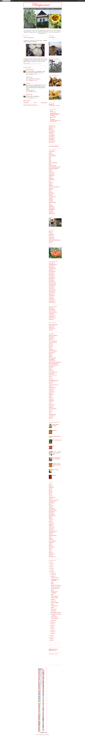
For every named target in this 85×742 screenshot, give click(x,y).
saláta (50, 397)
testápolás (50, 542)
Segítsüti (50, 491)
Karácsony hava (51, 142)
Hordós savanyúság (55, 469)
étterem (50, 418)
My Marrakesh (52, 119)
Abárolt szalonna (52, 151)
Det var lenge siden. (53, 111)
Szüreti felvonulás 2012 (55, 618)
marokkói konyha (52, 284)
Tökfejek (52, 594)
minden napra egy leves (53, 384)
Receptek (47, 8)
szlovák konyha (51, 295)
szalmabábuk (51, 532)
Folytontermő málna (54, 597)
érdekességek (51, 553)
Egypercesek (52, 104)
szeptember (53, 620)
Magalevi (50, 184)
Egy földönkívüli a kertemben (56, 612)
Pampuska (50, 189)
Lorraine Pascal (51, 315)
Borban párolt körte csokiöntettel (54, 592)
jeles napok (51, 237)
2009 (51, 638)
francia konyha (51, 271)
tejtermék (50, 407)
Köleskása (50, 176)
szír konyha (51, 297)
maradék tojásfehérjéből (53, 380)
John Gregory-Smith (52, 312)
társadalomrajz (51, 546)
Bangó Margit (51, 307)
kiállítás (50, 517)
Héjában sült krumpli (52, 165)
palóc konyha (51, 291)
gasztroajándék (51, 359)
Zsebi (50, 494)
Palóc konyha (26, 8)
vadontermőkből (51, 414)
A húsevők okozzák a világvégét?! (55, 425)
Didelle (50, 160)
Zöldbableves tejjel (52, 213)
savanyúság (51, 398)
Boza (49, 158)
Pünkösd (50, 233)
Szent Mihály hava (52, 138)
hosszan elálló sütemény (53, 365)
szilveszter (50, 241)
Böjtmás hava (51, 129)
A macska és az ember (54, 577)
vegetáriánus (38, 63)
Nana (50, 488)
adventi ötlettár (51, 497)
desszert (50, 345)
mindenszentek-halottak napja (54, 240)
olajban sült (51, 391)
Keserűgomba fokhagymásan (54, 168)
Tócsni (50, 203)
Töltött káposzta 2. (52, 208)
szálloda (50, 534)
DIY (49, 484)
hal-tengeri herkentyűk (53, 363)
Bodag (50, 157)
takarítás (50, 538)
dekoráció (50, 503)
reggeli (50, 393)
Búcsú (51, 117)
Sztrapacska (51, 199)
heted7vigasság (51, 511)
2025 (51, 561)
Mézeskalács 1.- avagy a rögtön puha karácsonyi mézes (56, 465)
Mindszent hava (51, 139)
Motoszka (52, 590)
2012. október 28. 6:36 (31, 91)
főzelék (50, 356)
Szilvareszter (54, 475)
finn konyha (51, 270)
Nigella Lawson (51, 317)
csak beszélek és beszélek (53, 500)
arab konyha (51, 263)
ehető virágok (51, 352)
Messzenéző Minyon (29, 69)
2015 (51, 566)
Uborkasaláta (51, 210)
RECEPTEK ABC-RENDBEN (54, 146)
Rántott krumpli (51, 193)
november (53, 574)
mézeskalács (51, 389)
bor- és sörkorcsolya (52, 341)
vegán (50, 330)
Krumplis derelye (51, 175)
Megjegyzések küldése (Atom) (33, 105)
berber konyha (51, 265)
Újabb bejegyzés (26, 102)
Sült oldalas (51, 201)
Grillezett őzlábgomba (54, 596)
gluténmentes (28, 63)
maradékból (51, 382)
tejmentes (50, 327)
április (52, 628)
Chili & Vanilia (51, 309)
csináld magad (51, 501)
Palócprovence (28, 94)
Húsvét (50, 231)
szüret (50, 242)
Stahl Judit (51, 319)
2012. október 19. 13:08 (31, 74)
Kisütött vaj (51, 169)
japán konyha (51, 278)
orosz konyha (51, 288)
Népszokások (33, 8)
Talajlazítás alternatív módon (56, 585)
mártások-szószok (52, 387)
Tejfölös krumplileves (52, 202)
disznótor (50, 346)
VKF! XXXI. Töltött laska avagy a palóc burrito (56, 458)
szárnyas (50, 401)
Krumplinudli (51, 174)
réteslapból (50, 394)
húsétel (50, 367)
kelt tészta (50, 370)
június (52, 625)
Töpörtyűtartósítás (52, 209)
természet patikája (52, 408)
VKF (49, 493)
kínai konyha (51, 281)
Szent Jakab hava (52, 135)
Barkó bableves (51, 154)
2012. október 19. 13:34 (31, 80)
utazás (50, 548)
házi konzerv (51, 366)
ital (49, 369)
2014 (51, 568)
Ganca (50, 161)
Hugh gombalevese (54, 616)
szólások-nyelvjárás (52, 535)
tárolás (50, 545)
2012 (51, 571)
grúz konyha (51, 273)
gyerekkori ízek (51, 360)
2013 (51, 570)
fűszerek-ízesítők (51, 357)
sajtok (50, 396)
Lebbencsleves (51, 182)
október (52, 576)
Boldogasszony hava (52, 126)
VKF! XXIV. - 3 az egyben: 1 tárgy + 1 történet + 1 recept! (57, 453)
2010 (51, 637)
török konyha (51, 301)
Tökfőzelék (50, 205)
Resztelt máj (51, 192)
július (52, 623)
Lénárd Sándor (51, 316)
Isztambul (50, 487)
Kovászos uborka (51, 172)
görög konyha (51, 274)
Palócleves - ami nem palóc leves (54, 186)
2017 (51, 563)
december (52, 573)
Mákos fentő (51, 185)
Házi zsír (50, 164)
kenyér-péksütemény (52, 372)
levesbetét (50, 379)
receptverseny (51, 527)
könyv (50, 518)
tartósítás (50, 406)
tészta (50, 411)
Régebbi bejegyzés (44, 102)
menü (50, 383)
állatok (50, 552)
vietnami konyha (51, 302)
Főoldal (35, 102)
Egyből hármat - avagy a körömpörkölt (55, 580)
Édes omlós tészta (54, 609)
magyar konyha (51, 282)
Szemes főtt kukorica (52, 196)
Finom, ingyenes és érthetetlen (55, 105)
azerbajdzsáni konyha (52, 264)
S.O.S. (53, 445)
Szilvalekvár (51, 198)
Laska (50, 181)
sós (49, 403)
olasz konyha (51, 287)
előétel (50, 353)
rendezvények (51, 529)
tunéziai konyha (51, 299)
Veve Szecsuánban (53, 117)
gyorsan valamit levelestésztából (54, 362)
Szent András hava (52, 141)
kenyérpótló (51, 373)
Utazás (52, 8)
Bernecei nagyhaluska (52, 155)
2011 (51, 635)
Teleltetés (52, 604)
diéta (49, 348)
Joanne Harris (51, 310)
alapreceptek (51, 338)
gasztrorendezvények (52, 510)
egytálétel (50, 349)
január (52, 633)
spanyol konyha (51, 292)
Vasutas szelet (51, 212)
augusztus (53, 622)
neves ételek (51, 390)
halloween (50, 235)
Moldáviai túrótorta (54, 605)
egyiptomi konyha (52, 268)
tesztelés (50, 544)
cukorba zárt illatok (52, 342)
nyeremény (50, 522)
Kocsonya (50, 171)
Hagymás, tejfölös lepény (53, 162)
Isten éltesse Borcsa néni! (55, 588)
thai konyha (51, 298)
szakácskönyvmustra (52, 531)
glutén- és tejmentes (52, 324)
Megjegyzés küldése (26, 100)
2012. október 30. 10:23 (31, 97)
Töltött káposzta (51, 206)
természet (50, 539)
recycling (50, 528)
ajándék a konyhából (52, 335)
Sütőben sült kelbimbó (54, 602)
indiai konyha (51, 277)
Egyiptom (50, 486)
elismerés (50, 505)
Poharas (50, 191)
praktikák (50, 525)
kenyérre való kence (52, 374)
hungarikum (51, 512)
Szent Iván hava (51, 133)
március (52, 630)
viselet (50, 551)
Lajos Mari (51, 313)
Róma (50, 490)
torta (49, 410)
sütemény (50, 404)
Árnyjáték (52, 607)
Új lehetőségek (52, 115)
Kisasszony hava (51, 136)
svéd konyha (51, 294)
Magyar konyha (41, 8)
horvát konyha (51, 275)
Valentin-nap (51, 234)
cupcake (50, 343)
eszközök (50, 507)
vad (49, 413)
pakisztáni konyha (52, 290)
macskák (50, 520)
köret (50, 376)
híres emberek (51, 514)
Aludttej (50, 153)
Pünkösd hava (51, 132)
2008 (51, 640)
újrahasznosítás (51, 556)
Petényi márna (53, 601)
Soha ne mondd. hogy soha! (56, 440)
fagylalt (50, 355)
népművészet (51, 524)
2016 (51, 565)
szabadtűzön (34, 63)
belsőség (50, 339)
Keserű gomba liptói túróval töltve (54, 167)
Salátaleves (51, 195)
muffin (50, 386)
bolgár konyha (51, 267)
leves (49, 377)
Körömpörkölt (51, 178)
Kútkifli (52, 583)
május (52, 626)
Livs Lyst (51, 111)
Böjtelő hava (51, 128)
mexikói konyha (51, 285)
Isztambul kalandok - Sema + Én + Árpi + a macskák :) (55, 114)
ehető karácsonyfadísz (52, 350)
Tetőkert (52, 582)
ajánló (50, 498)
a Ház (50, 495)
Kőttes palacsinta (52, 179)
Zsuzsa (27, 83)
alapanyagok (51, 336)
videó (50, 549)
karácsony (50, 238)
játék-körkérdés (51, 515)
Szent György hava (52, 131)
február (52, 631)
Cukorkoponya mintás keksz (55, 587)
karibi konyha (51, 280)
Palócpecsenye (51, 188)
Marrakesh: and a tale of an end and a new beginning (55, 121)
